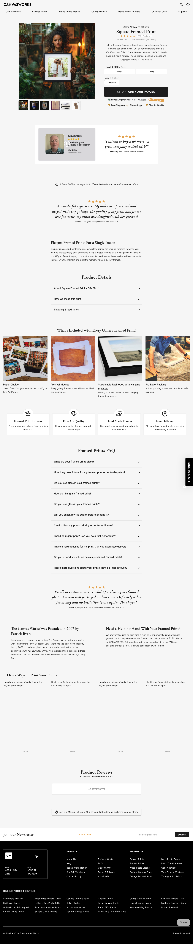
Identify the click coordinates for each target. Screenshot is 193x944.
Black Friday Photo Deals (48, 899)
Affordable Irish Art (13, 899)
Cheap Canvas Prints (140, 899)
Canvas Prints (13, 12)
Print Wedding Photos (141, 908)
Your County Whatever (173, 872)
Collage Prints (99, 12)
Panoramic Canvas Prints (48, 908)
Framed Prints (39, 12)
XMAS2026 (103, 877)
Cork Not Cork (159, 12)
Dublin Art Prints (11, 903)
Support (182, 12)
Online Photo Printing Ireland (17, 908)
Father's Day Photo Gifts (47, 903)
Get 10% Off (104, 868)
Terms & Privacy (106, 872)
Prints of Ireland (169, 908)
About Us (71, 859)
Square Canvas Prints (46, 912)
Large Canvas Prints (108, 903)
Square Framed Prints (77, 912)
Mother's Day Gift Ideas (173, 903)
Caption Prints (105, 899)
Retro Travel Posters (129, 12)
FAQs (100, 864)
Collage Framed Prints (141, 877)
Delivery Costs (105, 859)
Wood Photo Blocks (69, 12)
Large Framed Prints (140, 903)
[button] (189, 472)
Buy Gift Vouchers (75, 872)
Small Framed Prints (13, 912)
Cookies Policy (74, 877)
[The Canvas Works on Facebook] (36, 857)
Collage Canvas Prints (141, 872)
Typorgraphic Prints (171, 877)
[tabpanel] (96, 789)
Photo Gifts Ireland (107, 908)
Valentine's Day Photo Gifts (112, 912)
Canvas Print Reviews (77, 899)
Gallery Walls (73, 903)
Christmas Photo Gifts (172, 899)
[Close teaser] (184, 486)
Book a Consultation (76, 868)
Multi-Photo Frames (171, 859)
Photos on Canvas (75, 908)
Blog (68, 864)
